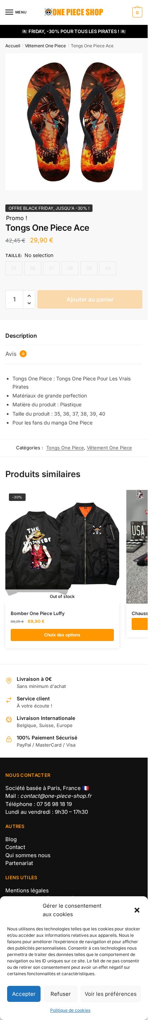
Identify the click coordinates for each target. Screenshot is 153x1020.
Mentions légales (27, 890)
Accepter (24, 993)
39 (89, 268)
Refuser (61, 993)
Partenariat (19, 863)
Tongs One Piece (65, 447)
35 (14, 268)
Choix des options (62, 634)
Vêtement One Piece (45, 45)
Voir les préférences (111, 993)
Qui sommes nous (28, 855)
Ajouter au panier (90, 299)
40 (108, 268)
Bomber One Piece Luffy (38, 613)
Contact (15, 847)
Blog (11, 839)
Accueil (12, 45)
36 (33, 268)
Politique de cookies (70, 1010)
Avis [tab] (15, 353)
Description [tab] (21, 335)
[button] (137, 910)
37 (51, 268)
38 (70, 268)
